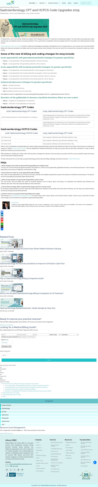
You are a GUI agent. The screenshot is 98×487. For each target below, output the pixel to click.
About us (38, 445)
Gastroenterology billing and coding (11, 46)
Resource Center (53, 3)
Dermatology (6, 408)
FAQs (4, 396)
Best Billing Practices (71, 442)
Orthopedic (5, 418)
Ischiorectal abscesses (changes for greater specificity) (20, 389)
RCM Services (54, 456)
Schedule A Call (6, 346)
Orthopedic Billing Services (85, 453)
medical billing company (19, 148)
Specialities (32, 3)
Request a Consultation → (7, 325)
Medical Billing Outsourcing (54, 460)
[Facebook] (47, 212)
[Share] (47, 229)
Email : (18, 464)
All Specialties (84, 466)
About (69, 3)
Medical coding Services (55, 446)
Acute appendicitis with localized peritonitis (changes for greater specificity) (26, 387)
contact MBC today (73, 159)
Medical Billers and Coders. (48, 485)
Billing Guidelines (70, 452)
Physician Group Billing (57, 462)
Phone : (11, 466)
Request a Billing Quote (42, 463)
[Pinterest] (47, 219)
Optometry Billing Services (85, 457)
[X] (47, 226)
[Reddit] (47, 222)
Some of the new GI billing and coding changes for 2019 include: (20, 383)
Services (42, 3)
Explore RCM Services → (7, 433)
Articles (68, 445)
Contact (76, 3)
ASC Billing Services (86, 459)
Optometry (5, 415)
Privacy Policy (39, 460)
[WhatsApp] (47, 224)
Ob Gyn (4, 411)
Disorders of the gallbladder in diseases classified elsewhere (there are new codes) (28, 391)
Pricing (64, 3)
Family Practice (6, 405)
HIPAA (37, 458)
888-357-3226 (86, 3)
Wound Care (5, 421)
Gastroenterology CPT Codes (10, 393)
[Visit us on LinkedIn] (18, 469)
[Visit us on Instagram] (10, 469)
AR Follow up (54, 451)
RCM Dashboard (55, 471)
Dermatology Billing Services (86, 447)
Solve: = (4, 339)
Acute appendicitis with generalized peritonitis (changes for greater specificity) (27, 385)
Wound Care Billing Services (85, 463)
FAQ (37, 452)
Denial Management (56, 453)
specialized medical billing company (21, 195)
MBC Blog (68, 455)
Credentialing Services (56, 448)
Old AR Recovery (55, 469)
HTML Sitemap (39, 471)
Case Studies (69, 450)
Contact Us (39, 447)
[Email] (47, 217)
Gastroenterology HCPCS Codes (11, 394)
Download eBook (40, 468)
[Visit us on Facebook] (6, 469)
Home (37, 442)
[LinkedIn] (47, 214)
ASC (3, 424)
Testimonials (39, 450)
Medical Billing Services (57, 442)
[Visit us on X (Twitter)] (14, 469)
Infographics (69, 458)
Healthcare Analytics (41, 455)
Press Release (69, 447)
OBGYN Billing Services (86, 449)
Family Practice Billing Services (86, 443)
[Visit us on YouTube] (22, 469)
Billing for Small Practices (55, 466)
